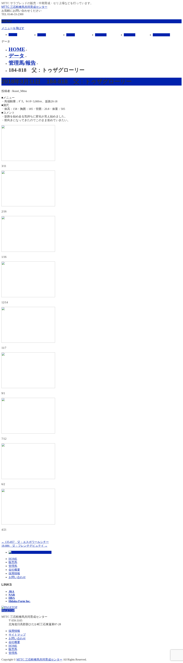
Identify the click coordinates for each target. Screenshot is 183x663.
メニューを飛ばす (12, 28)
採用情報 (14, 573)
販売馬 (13, 562)
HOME (13, 558)
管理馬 (13, 565)
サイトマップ (17, 634)
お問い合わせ (17, 577)
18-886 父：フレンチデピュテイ (24, 545)
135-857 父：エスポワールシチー (25, 541)
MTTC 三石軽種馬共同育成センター (24, 6)
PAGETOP (7, 610)
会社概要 (14, 569)
